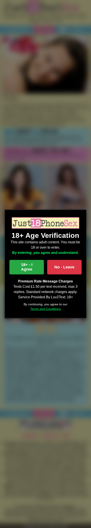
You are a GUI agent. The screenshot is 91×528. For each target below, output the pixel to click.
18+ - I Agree (26, 267)
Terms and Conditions (45, 309)
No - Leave (64, 267)
